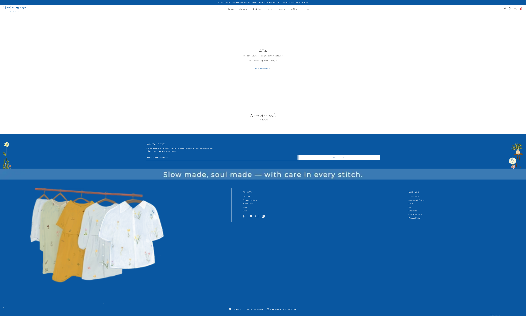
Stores (245, 207)
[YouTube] (258, 217)
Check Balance (415, 214)
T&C (410, 207)
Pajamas (230, 10)
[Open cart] (521, 8)
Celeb (306, 10)
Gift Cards (412, 211)
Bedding (257, 10)
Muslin (281, 10)
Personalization (250, 200)
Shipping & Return (416, 200)
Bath (270, 10)
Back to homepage (263, 68)
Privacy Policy (414, 218)
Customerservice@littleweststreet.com (248, 309)
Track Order (413, 196)
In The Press (248, 204)
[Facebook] (245, 217)
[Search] (510, 8)
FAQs (410, 204)
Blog (245, 211)
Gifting (294, 10)
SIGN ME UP (339, 157)
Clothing (243, 10)
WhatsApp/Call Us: (283, 309)
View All (263, 119)
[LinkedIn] (264, 216)
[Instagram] (251, 216)
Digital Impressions (494, 315)
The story (247, 196)
